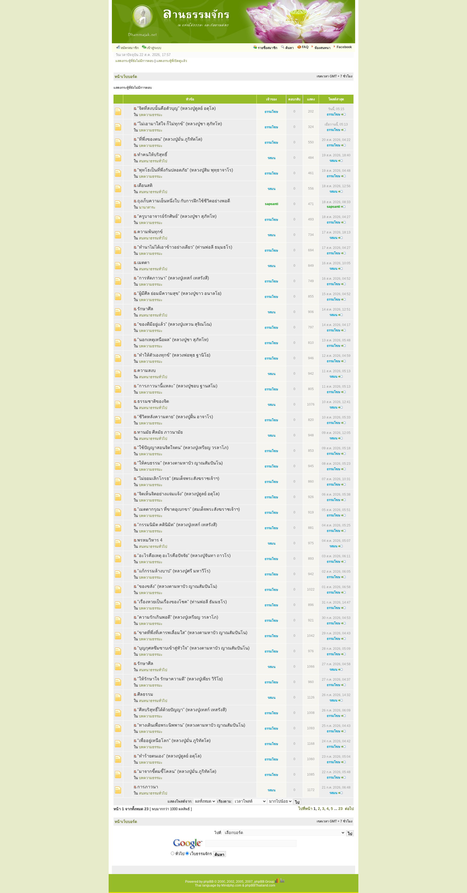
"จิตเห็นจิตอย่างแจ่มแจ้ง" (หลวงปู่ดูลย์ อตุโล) (178, 494)
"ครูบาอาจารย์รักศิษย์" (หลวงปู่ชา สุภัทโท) (176, 216)
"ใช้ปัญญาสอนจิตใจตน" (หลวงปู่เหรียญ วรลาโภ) (182, 447)
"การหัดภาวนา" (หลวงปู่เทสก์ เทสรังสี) (173, 278)
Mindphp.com (231, 885)
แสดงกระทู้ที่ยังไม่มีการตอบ (134, 61)
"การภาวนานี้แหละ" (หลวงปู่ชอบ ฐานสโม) (177, 386)
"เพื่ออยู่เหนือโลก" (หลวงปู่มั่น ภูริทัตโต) (174, 740)
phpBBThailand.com (260, 885)
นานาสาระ (147, 207)
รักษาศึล (145, 309)
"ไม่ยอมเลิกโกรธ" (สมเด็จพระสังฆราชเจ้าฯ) (178, 478)
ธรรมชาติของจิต (153, 401)
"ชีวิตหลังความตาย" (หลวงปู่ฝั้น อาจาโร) (175, 416)
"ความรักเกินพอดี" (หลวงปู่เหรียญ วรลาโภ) (177, 617)
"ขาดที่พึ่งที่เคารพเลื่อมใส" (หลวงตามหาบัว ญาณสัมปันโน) (192, 632)
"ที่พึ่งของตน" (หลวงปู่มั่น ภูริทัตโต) (169, 139)
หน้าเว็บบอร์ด (126, 76)
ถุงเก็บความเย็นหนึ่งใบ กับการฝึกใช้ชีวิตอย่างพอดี (183, 201)
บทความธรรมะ (150, 115)
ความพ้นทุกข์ (150, 231)
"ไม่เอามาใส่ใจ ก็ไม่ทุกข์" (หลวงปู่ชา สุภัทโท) (179, 123)
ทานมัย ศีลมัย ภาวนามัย (160, 432)
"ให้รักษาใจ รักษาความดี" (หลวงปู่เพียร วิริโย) (180, 679)
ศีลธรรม (145, 694)
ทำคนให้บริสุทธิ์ (152, 154)
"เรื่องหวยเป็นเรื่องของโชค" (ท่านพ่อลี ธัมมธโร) (182, 601)
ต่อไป (349, 808)
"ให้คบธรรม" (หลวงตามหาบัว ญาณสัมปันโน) (180, 463)
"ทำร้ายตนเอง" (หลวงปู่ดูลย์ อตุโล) (169, 756)
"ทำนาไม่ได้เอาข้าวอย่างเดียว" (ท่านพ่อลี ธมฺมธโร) (184, 247)
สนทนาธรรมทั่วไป (153, 161)
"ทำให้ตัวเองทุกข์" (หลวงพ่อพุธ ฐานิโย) (173, 355)
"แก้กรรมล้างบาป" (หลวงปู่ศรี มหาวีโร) (173, 571)
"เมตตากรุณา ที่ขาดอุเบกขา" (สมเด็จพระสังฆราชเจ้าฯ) (188, 509)
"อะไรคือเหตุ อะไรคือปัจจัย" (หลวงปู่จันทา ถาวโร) (184, 555)
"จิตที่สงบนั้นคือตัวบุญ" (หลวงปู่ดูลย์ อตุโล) (176, 108)
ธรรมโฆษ (271, 112)
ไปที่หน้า (305, 808)
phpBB (209, 882)
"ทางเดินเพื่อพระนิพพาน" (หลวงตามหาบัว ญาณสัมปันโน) (191, 725)
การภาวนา (147, 787)
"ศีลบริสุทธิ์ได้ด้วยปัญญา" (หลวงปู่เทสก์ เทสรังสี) (181, 709)
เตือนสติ (144, 185)
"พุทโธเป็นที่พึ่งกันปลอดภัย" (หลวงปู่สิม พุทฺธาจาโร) (185, 170)
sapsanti (271, 204)
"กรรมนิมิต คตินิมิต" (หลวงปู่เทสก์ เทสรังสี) (177, 524)
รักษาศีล (145, 663)
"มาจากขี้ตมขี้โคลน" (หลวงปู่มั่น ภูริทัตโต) (176, 771)
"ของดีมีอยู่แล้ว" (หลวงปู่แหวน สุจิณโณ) (174, 324)
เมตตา (143, 262)
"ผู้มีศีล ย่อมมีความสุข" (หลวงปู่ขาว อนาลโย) (179, 293)
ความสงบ (146, 370)
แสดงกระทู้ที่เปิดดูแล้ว (171, 61)
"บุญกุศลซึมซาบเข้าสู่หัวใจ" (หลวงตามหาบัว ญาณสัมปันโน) (193, 648)
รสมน (271, 158)
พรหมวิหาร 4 (149, 540)
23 (340, 808)
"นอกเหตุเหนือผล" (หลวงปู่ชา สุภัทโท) (172, 339)
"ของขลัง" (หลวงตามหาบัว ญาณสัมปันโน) (177, 586)
